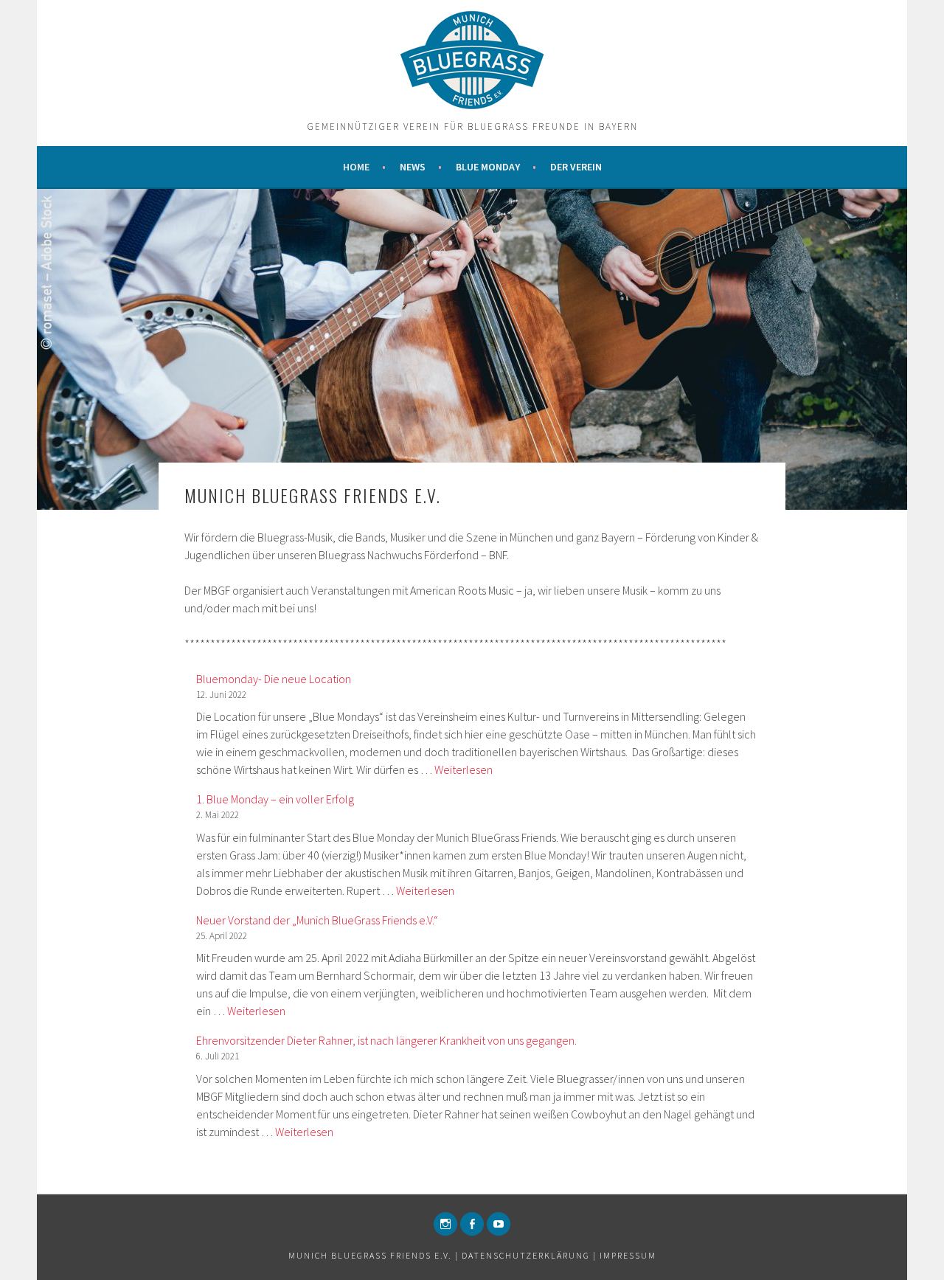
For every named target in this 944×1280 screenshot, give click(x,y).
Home (356, 166)
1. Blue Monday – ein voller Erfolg (275, 799)
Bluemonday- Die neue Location (273, 678)
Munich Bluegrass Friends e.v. (370, 1255)
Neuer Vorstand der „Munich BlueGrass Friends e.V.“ (317, 920)
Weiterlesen (463, 769)
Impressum (628, 1255)
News (413, 166)
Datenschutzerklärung (526, 1255)
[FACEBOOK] (472, 1224)
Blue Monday (488, 166)
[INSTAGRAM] (445, 1224)
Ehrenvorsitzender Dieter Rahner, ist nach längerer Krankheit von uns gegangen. (386, 1040)
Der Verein (576, 166)
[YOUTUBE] (498, 1224)
